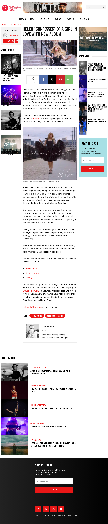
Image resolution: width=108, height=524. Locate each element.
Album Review (15, 24)
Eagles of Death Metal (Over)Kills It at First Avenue (10, 102)
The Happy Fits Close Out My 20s (97, 81)
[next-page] (85, 133)
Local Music (37, 315)
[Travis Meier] (6, 35)
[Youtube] (16, 41)
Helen (36, 118)
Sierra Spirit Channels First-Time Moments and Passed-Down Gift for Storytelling (53, 444)
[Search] (103, 7)
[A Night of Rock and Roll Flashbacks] (14, 425)
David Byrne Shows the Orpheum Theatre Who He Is (97, 122)
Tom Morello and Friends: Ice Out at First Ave (52, 408)
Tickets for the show (32, 306)
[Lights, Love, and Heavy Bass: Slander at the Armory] (11, 141)
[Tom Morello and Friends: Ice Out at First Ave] (14, 407)
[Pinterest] (60, 79)
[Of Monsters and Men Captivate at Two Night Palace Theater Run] (83, 94)
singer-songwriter (55, 315)
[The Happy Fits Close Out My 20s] (83, 81)
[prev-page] (80, 133)
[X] (12, 41)
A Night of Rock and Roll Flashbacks (48, 426)
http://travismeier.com (49, 331)
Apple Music (31, 268)
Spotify (29, 277)
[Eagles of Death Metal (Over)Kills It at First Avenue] (11, 91)
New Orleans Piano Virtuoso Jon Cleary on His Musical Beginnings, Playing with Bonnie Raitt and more (10, 75)
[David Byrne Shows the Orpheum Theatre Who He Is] (83, 122)
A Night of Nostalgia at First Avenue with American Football (10, 127)
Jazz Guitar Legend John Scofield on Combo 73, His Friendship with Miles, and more (97, 108)
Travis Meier (13, 35)
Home (4, 24)
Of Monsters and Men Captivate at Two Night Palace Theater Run (96, 94)
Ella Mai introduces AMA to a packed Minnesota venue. (53, 390)
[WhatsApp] (69, 79)
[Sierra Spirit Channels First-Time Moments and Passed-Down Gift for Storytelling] (14, 443)
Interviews (35, 440)
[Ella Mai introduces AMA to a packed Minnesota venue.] (14, 389)
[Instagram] (9, 41)
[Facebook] (5, 41)
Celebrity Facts (38, 367)
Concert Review (38, 386)
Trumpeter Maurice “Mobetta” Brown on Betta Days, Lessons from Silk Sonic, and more (97, 67)
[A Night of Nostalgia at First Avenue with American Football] (11, 116)
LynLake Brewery (31, 290)
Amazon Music (33, 273)
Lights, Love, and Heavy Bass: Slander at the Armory (10, 152)
